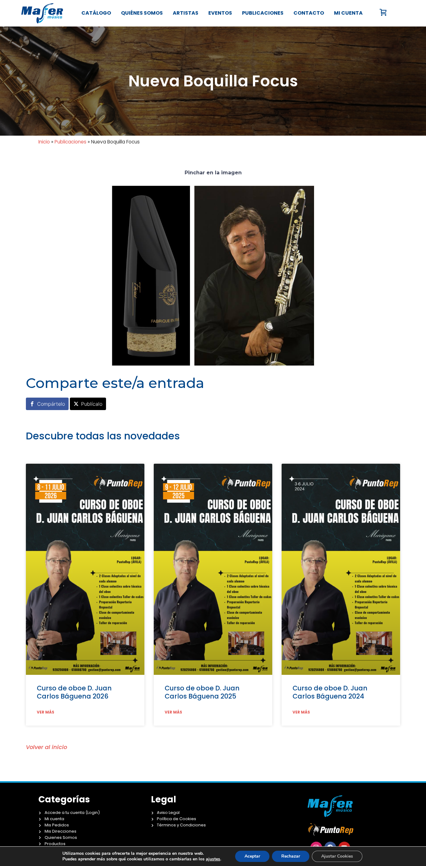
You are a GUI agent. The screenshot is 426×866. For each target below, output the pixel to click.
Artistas (185, 13)
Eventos (220, 13)
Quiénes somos (142, 13)
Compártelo (51, 404)
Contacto (308, 13)
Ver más (45, 712)
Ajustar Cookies (337, 856)
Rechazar (290, 856)
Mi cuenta (348, 13)
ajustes (213, 859)
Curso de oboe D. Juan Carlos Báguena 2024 (330, 692)
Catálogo (96, 13)
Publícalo (91, 404)
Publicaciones (262, 13)
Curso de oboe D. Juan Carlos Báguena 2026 (74, 692)
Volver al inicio (46, 747)
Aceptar (252, 856)
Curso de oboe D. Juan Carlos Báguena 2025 (202, 692)
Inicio (44, 141)
